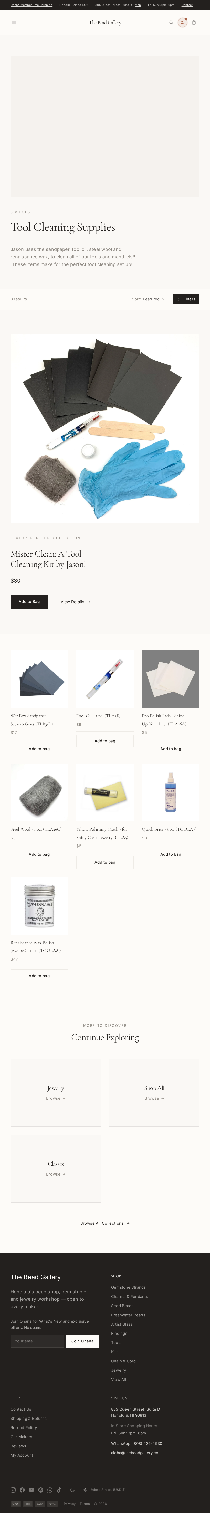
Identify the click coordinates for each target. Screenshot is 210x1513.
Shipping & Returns (28, 1418)
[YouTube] (31, 1490)
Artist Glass (122, 1324)
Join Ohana (82, 1341)
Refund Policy (23, 1427)
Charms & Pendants (129, 1296)
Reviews (18, 1446)
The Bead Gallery (105, 22)
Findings (119, 1333)
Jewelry (118, 1370)
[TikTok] (59, 1490)
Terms (85, 1503)
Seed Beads (122, 1305)
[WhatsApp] (49, 1490)
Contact (187, 5)
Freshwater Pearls (128, 1315)
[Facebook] (22, 1490)
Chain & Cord (123, 1361)
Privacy (70, 1503)
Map (138, 5)
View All (118, 1379)
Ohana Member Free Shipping (31, 5)
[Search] (171, 22)
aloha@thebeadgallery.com (136, 1452)
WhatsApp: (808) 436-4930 (136, 1443)
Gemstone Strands (128, 1287)
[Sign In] (182, 22)
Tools (116, 1342)
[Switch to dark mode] (72, 1490)
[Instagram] (13, 1490)
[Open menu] (14, 22)
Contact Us (20, 1409)
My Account (21, 1455)
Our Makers (21, 1436)
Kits (114, 1351)
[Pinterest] (40, 1490)
